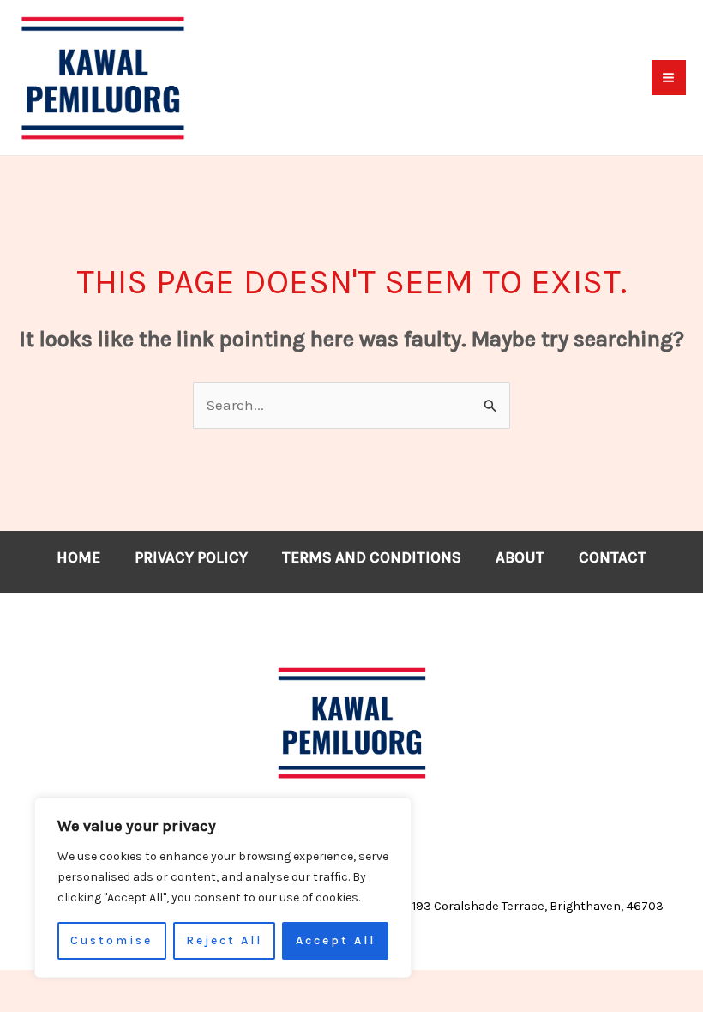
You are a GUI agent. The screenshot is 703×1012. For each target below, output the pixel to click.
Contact (612, 557)
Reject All (224, 940)
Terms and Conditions (371, 557)
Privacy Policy (191, 557)
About (520, 557)
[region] (223, 888)
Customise (111, 940)
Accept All (336, 940)
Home (78, 557)
